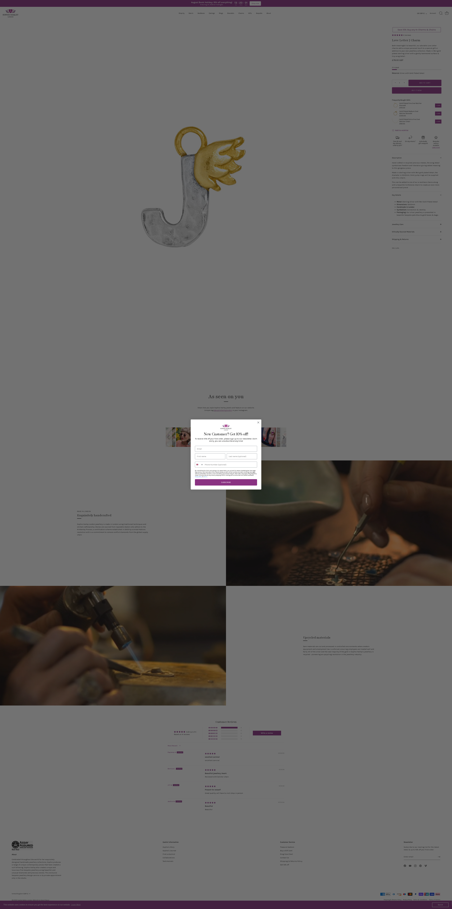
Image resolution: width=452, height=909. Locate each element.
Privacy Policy (198, 477)
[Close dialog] (258, 422)
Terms (205, 477)
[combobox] (199, 464)
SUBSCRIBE (226, 482)
